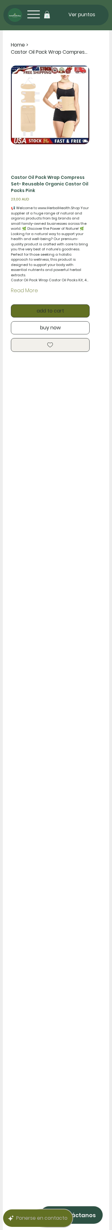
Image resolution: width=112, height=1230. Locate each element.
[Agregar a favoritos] (50, 345)
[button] (47, 14)
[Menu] (33, 14)
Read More (24, 290)
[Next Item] (81, 105)
